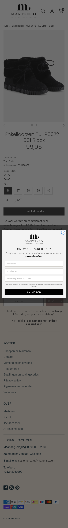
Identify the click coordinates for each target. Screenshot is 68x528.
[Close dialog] (63, 232)
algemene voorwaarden (44, 284)
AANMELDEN (34, 292)
